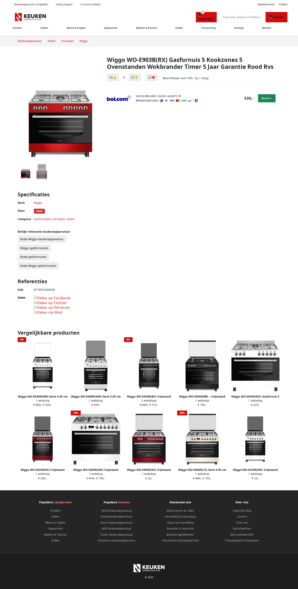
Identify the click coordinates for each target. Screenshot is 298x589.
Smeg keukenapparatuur (117, 516)
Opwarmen (111, 28)
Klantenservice (266, 4)
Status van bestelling (180, 522)
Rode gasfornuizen (33, 257)
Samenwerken (242, 528)
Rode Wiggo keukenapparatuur (42, 239)
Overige (239, 28)
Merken (266, 28)
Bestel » (267, 98)
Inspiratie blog (242, 510)
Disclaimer (252, 540)
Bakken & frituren (146, 28)
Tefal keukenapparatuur (116, 510)
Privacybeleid (233, 540)
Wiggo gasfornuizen (34, 248)
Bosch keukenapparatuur (117, 522)
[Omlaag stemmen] (135, 77)
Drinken (17, 28)
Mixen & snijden (76, 28)
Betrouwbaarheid (241, 534)
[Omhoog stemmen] (113, 77)
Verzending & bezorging (180, 516)
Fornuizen (59, 219)
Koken (44, 28)
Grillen (179, 28)
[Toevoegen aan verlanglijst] (152, 77)
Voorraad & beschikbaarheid (180, 540)
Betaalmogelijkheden (180, 534)
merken (124, 502)
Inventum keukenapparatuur (116, 540)
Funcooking (208, 28)
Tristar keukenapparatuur (116, 534)
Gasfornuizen (42, 219)
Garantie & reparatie (180, 528)
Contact (283, 4)
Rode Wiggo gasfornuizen (38, 266)
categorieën (63, 502)
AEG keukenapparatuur (117, 528)
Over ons (242, 522)
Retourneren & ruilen (180, 510)
